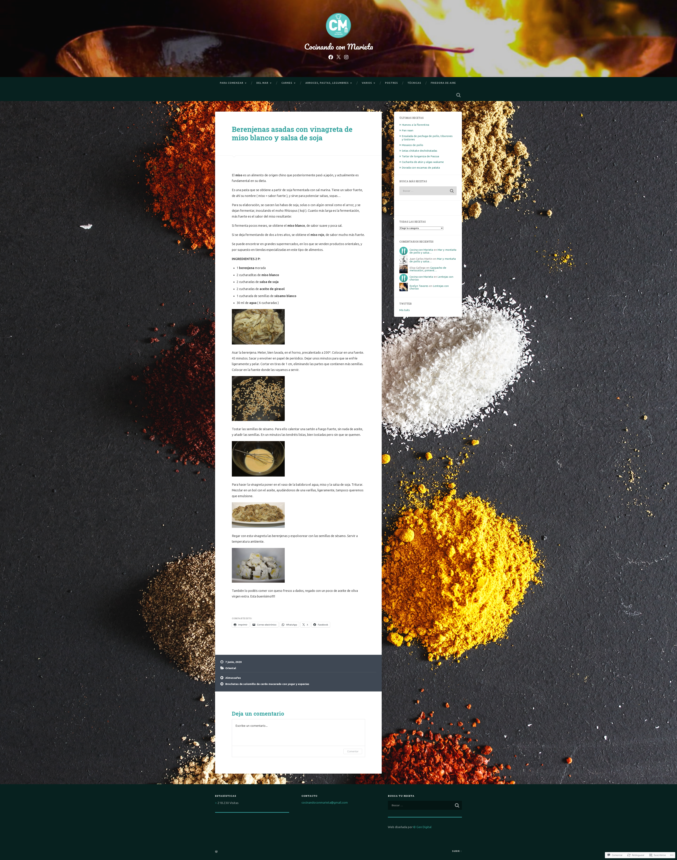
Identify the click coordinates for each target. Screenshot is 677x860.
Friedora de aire (443, 82)
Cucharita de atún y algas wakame (423, 161)
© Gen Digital (422, 827)
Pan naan (407, 130)
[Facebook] (331, 56)
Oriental (230, 668)
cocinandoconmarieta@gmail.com (324, 802)
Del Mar (262, 82)
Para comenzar (231, 82)
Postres (391, 82)
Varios (367, 82)
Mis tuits (404, 310)
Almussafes (233, 677)
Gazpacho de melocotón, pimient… (428, 269)
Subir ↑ (457, 851)
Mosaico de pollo (412, 145)
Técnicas (414, 82)
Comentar (352, 751)
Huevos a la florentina (415, 124)
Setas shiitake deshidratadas (419, 150)
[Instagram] (346, 56)
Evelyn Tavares (419, 285)
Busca (458, 95)
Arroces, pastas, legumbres (327, 82)
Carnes (286, 82)
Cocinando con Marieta (338, 46)
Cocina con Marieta (421, 249)
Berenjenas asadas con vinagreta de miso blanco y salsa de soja (292, 133)
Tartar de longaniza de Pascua (420, 156)
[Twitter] (338, 56)
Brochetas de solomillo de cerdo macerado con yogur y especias (267, 683)
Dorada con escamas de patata (421, 167)
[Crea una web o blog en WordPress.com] (216, 851)
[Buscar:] (428, 190)
